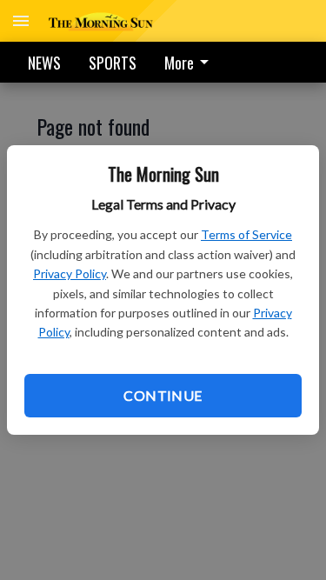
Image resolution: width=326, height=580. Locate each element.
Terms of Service (246, 234)
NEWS (44, 62)
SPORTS (112, 62)
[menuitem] (191, 62)
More (179, 62)
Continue (162, 395)
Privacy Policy (69, 273)
